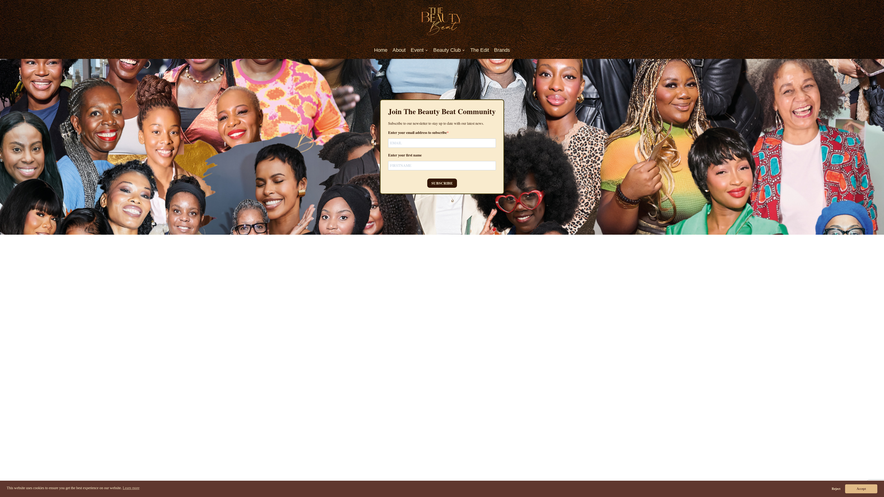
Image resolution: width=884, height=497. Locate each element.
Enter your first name (405, 155)
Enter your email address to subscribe (417, 132)
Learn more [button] (131, 488)
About (399, 50)
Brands (502, 50)
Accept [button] (861, 489)
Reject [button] (836, 489)
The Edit (479, 50)
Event (417, 50)
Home (380, 50)
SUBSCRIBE (442, 183)
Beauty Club (447, 50)
